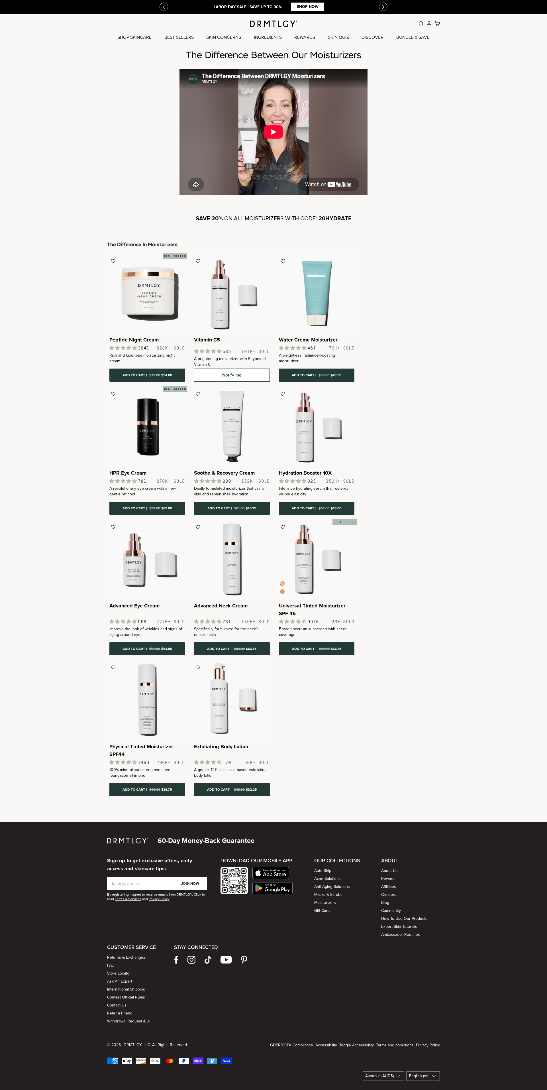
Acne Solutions (327, 879)
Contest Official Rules (126, 997)
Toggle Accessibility (356, 1045)
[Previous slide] (164, 7)
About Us (389, 871)
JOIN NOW (190, 883)
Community (391, 911)
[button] (272, 873)
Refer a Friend (119, 1013)
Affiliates (388, 887)
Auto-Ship (322, 871)
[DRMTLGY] (273, 24)
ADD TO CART (147, 375)
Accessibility (326, 1045)
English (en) (419, 1076)
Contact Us (116, 1005)
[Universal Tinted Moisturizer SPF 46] (317, 559)
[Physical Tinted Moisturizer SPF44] (147, 700)
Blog (385, 903)
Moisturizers (325, 903)
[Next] (383, 7)
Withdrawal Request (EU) (128, 1021)
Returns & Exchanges (126, 957)
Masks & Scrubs (328, 895)
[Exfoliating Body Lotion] (232, 700)
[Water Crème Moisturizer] (317, 293)
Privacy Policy (428, 1045)
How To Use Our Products (404, 919)
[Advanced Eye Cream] (147, 559)
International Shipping (126, 989)
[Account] (429, 23)
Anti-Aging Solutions (332, 887)
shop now (308, 7)
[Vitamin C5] (232, 293)
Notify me (232, 375)
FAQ (111, 965)
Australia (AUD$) (379, 1076)
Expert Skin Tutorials (399, 927)
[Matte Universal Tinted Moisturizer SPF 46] (282, 591)
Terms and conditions (395, 1045)
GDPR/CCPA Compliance (291, 1045)
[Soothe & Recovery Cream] (232, 426)
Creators (388, 895)
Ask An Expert (119, 981)
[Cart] (437, 23)
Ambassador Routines (400, 935)
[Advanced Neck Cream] (232, 559)
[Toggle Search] (421, 23)
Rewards (389, 879)
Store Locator (119, 973)
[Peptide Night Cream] (147, 293)
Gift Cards (323, 911)
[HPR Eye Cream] (147, 426)
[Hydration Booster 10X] (317, 426)
